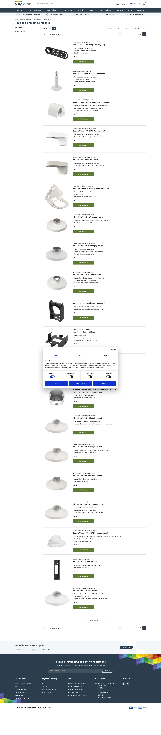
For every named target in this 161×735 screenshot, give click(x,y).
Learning (44, 686)
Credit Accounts (109, 14)
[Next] (144, 34)
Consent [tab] (55, 355)
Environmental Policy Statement (78, 695)
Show (101, 28)
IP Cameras (19, 10)
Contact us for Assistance (22, 698)
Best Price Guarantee (56, 14)
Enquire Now (126, 647)
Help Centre (18, 686)
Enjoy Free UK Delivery (82, 14)
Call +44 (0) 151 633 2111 (105, 698)
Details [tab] (80, 355)
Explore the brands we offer (23, 683)
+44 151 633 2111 (122, 4)
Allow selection (80, 384)
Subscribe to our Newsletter (50, 689)
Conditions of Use (20, 692)
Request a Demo (46, 692)
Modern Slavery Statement (76, 689)
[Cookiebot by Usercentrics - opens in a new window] (109, 350)
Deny (56, 384)
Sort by (127, 28)
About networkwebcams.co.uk (77, 683)
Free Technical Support (136, 14)
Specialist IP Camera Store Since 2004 (29, 14)
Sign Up (107, 670)
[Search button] (110, 4)
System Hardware (105, 10)
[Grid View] (50, 28)
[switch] (71, 376)
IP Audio (81, 10)
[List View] (54, 28)
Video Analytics (52, 10)
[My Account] (140, 3)
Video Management (35, 10)
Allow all (104, 384)
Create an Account (20, 689)
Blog (43, 683)
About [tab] (106, 355)
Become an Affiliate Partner (76, 686)
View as (45, 28)
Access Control (67, 10)
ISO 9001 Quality (73, 692)
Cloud (91, 10)
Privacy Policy (19, 695)
